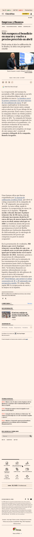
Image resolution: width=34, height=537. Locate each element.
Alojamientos (17, 327)
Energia (20, 26)
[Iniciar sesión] (31, 14)
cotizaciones (7, 478)
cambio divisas (17, 471)
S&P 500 (15, 10)
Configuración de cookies (25, 519)
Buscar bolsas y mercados (10, 431)
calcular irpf (7, 465)
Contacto (4, 519)
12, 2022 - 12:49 (18, 77)
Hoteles (4, 31)
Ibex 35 (4, 10)
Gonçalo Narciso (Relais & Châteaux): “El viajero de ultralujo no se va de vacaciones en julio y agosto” (17, 415)
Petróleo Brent (28, 10)
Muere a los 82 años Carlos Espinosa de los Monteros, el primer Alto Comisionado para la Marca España (16, 403)
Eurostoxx (9, 439)
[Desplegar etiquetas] (31, 327)
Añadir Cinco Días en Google (11, 86)
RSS (24, 521)
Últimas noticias (7, 398)
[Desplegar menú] (3, 13)
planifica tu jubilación (7, 472)
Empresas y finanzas (12, 22)
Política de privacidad (8, 521)
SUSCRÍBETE (26, 13)
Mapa (21, 521)
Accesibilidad (16, 521)
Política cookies (15, 519)
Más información (5, 335)
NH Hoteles (4, 327)
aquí (27, 339)
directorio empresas (27, 471)
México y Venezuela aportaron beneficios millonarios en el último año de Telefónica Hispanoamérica (16, 422)
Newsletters (28, 521)
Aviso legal (9, 519)
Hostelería (25, 327)
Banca (3, 26)
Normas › (30, 303)
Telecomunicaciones (11, 26)
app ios (17, 478)
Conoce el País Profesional (17, 485)
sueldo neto (27, 465)
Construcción (26, 26)
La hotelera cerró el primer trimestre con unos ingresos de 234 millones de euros (16, 100)
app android (27, 478)
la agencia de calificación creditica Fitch (13, 198)
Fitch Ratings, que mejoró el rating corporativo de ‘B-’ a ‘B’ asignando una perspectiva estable (17, 281)
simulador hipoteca (17, 465)
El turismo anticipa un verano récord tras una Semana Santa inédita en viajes (20, 315)
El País (30, 17)
